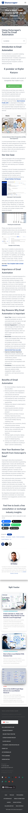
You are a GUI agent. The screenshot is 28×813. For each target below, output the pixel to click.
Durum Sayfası (6, 759)
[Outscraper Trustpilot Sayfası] (22, 777)
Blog (6, 795)
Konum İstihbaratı (8, 730)
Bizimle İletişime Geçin (19, 798)
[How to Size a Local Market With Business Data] (14, 641)
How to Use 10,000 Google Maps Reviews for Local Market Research (13, 690)
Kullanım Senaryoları (8, 727)
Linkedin (24, 571)
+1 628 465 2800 (5, 765)
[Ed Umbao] (14, 556)
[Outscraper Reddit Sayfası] (5, 777)
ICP (10, 539)
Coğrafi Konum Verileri (9, 737)
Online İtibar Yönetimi (9, 734)
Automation (8, 537)
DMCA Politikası (19, 806)
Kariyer (9, 802)
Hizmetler (5, 748)
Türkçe (7, 722)
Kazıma (9, 534)
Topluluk (12, 795)
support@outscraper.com (7, 767)
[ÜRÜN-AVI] (12, 781)
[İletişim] (10, 2)
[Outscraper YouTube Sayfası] (16, 777)
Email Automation (20, 537)
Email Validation (5, 539)
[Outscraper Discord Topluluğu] (19, 777)
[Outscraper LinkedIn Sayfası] (9, 777)
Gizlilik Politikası (17, 802)
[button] (24, 41)
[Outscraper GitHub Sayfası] (2, 777)
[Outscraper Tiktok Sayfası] (2, 781)
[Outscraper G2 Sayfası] (9, 781)
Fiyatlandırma (6, 755)
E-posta (14, 537)
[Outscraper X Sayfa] (12, 777)
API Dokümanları (6, 752)
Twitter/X (12, 573)
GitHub (16, 573)
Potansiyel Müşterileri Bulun (10, 611)
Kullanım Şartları (9, 806)
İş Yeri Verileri (7, 741)
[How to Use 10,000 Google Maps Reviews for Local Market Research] (14, 676)
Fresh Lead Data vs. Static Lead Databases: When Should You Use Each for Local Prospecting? (13, 615)
